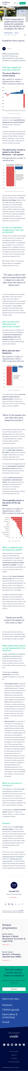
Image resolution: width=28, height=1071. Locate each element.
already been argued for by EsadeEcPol (13, 856)
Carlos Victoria (19, 58)
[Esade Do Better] (6, 3)
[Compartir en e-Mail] (19, 904)
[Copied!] (22, 904)
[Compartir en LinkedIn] (9, 904)
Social (16, 32)
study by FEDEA (17, 305)
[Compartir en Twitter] (5, 904)
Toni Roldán (14, 60)
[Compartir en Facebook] (12, 904)
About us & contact (14, 1051)
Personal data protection (13, 1061)
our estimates (7, 809)
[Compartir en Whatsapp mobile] (16, 904)
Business (7, 1005)
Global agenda (8, 32)
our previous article (9, 448)
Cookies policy (14, 1058)
